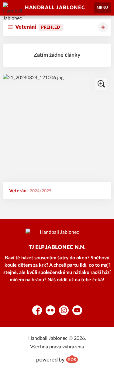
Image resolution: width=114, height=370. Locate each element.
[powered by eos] (57, 359)
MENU (102, 7)
